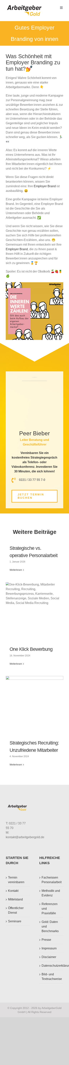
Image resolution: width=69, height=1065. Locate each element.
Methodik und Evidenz (51, 893)
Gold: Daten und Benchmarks (50, 926)
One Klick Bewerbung (31, 649)
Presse (46, 939)
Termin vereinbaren (16, 880)
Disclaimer (49, 957)
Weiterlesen (16, 570)
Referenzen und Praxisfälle (50, 908)
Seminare (14, 921)
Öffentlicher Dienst (16, 910)
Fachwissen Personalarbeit (51, 880)
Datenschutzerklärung (51, 965)
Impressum (49, 948)
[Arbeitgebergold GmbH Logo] (25, 5)
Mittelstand (15, 899)
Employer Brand (45, 186)
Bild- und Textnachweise (51, 977)
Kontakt (13, 890)
